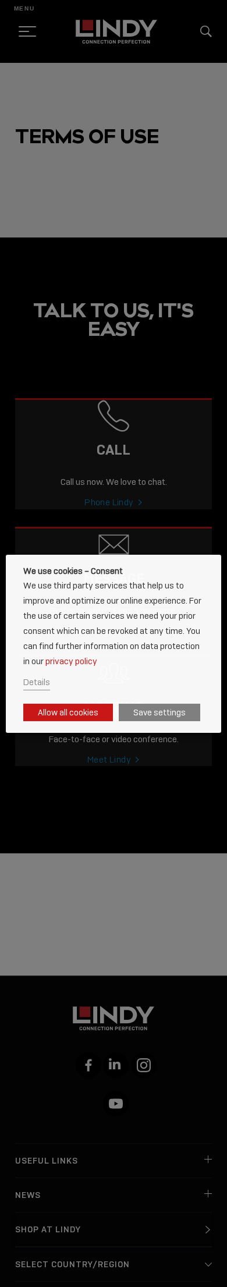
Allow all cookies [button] (68, 712)
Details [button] (36, 681)
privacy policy (71, 660)
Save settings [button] (159, 712)
